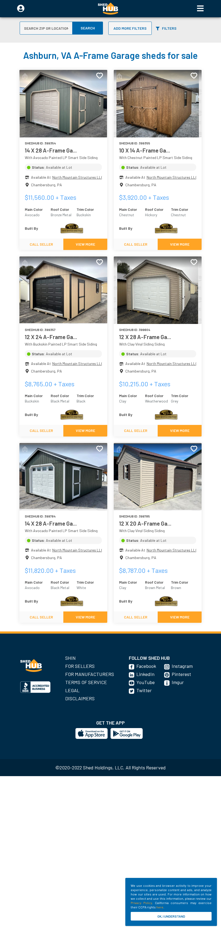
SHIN (70, 658)
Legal (72, 690)
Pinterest (181, 674)
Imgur (178, 682)
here (159, 907)
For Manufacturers (89, 674)
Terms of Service (86, 682)
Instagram (182, 666)
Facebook (146, 666)
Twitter (144, 690)
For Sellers (80, 666)
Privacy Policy (141, 903)
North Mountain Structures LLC (77, 177)
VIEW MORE (85, 244)
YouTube (145, 682)
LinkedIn (145, 674)
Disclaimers (80, 698)
